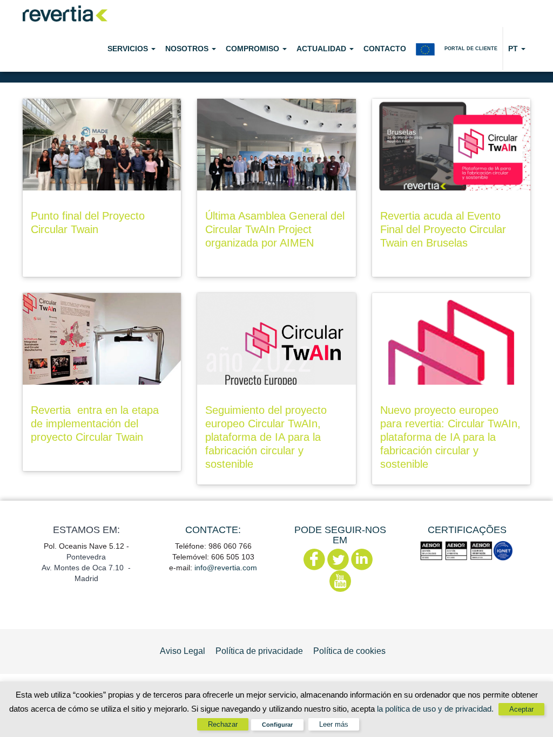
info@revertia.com (225, 567)
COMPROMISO (253, 48)
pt (514, 48)
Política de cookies (349, 651)
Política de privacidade (259, 651)
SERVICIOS (128, 48)
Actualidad (322, 48)
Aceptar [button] (521, 709)
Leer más (333, 724)
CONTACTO (384, 48)
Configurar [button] (277, 724)
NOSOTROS (188, 48)
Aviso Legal (182, 651)
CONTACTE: (213, 529)
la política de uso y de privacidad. (436, 708)
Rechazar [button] (223, 724)
